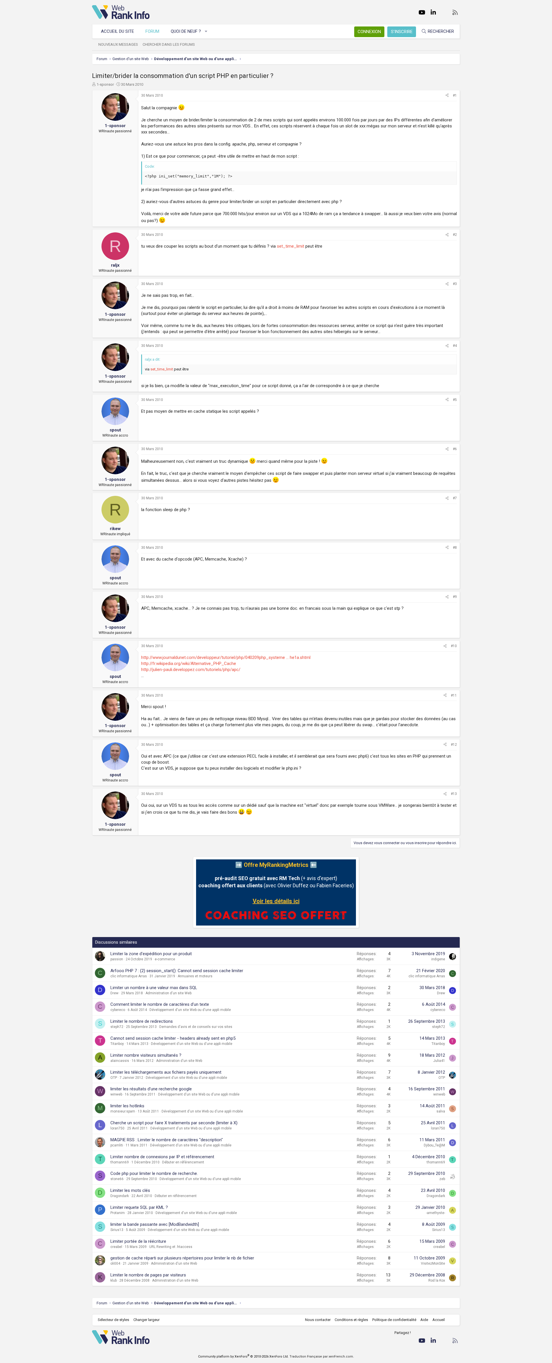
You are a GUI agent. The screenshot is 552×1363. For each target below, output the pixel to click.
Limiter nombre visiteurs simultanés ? (145, 1055)
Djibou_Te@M (434, 1145)
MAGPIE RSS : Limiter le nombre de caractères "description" (166, 1139)
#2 (455, 235)
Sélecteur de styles (113, 1320)
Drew (114, 993)
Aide (424, 1320)
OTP (113, 1078)
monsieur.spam (122, 1111)
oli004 (115, 1263)
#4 (455, 346)
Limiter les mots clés (130, 1190)
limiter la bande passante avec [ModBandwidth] (154, 1224)
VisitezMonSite (433, 1263)
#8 (455, 548)
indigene (438, 959)
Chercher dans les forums (169, 44)
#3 (455, 284)
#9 (455, 597)
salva (440, 1111)
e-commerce (165, 959)
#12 (454, 745)
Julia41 (439, 1061)
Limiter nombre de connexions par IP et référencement (162, 1156)
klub (113, 1280)
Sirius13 (116, 1230)
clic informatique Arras (128, 976)
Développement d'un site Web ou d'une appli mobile (190, 1010)
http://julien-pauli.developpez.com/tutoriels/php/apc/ (190, 669)
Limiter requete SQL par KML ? (139, 1207)
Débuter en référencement (183, 1162)
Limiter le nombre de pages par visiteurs (148, 1275)
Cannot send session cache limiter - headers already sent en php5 (172, 1038)
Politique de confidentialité (394, 1320)
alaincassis (119, 1061)
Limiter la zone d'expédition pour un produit (151, 953)
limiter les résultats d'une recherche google (151, 1088)
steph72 (116, 1027)
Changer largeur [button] (146, 1320)
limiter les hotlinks (127, 1105)
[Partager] (447, 95)
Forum (152, 31)
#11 (454, 695)
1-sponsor (105, 84)
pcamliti (116, 1145)
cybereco (117, 1010)
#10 (454, 646)
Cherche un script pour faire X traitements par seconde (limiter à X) (173, 1122)
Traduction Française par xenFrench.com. (322, 1356)
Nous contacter (318, 1320)
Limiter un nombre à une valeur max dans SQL (153, 987)
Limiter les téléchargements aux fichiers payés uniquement (165, 1072)
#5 (455, 400)
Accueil (438, 1320)
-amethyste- (435, 1213)
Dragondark (119, 1196)
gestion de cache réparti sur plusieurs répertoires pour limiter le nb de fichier (182, 1258)
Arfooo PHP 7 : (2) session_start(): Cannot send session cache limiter (176, 970)
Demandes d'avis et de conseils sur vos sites (195, 1027)
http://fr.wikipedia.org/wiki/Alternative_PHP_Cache (188, 663)
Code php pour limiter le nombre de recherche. (154, 1173)
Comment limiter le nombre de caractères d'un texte (159, 1004)
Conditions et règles (351, 1320)
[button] (206, 31)
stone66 (117, 1179)
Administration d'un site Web (168, 993)
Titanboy (117, 1044)
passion (116, 959)
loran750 (117, 1128)
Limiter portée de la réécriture (138, 1241)
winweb (116, 1094)
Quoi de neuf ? (186, 31)
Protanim (117, 1213)
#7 (455, 498)
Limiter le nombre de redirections (141, 1021)
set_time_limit (290, 246)
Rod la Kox (436, 1280)
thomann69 (119, 1162)
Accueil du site (117, 31)
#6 (455, 449)
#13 (454, 794)
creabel (116, 1247)
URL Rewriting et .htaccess (170, 1247)
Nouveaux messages (118, 44)
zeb (442, 1179)
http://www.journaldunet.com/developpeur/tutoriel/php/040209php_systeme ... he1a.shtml (225, 657)
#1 (455, 95)
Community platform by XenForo (243, 1356)
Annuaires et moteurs (195, 976)
